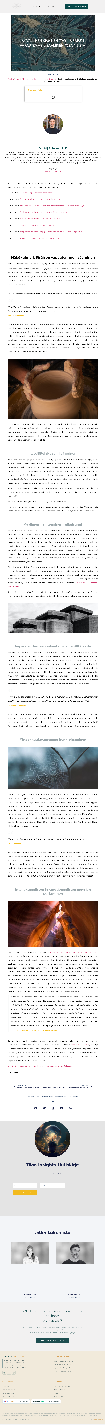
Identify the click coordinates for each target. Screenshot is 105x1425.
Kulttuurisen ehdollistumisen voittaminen (40, 219)
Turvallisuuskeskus (8, 1393)
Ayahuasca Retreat (58, 1411)
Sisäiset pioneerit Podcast (62, 1386)
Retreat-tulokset (59, 1396)
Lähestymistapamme (9, 1389)
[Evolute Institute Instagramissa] (4, 1373)
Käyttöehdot (6, 1419)
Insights (18, 79)
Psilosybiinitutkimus (9, 1396)
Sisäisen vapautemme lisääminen (37, 193)
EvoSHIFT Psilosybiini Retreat (63, 1361)
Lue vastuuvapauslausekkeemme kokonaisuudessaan (85, 1415)
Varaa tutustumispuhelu (52, 1340)
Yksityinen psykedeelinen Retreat (64, 1371)
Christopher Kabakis (53, 171)
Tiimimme (5, 1386)
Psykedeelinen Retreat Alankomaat (43, 1411)
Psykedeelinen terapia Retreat (73, 1411)
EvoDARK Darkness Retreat (63, 1364)
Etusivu (10, 79)
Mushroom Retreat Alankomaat (25, 1411)
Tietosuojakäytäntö (19, 1419)
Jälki (29, 1419)
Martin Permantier (80, 1045)
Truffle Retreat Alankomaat (8, 1411)
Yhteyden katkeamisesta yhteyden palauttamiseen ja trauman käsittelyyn (52, 206)
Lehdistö (56, 1393)
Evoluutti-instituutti (45, 6)
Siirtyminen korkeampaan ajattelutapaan (40, 199)
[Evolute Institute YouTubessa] (9, 1373)
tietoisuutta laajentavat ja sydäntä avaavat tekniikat (72, 952)
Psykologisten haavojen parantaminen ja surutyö (44, 212)
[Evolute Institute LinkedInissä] (14, 1373)
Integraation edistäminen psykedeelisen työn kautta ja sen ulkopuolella (51, 232)
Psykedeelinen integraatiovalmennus (66, 1368)
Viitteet (15, 1073)
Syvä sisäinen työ (49, 79)
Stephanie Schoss (30, 1294)
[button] (95, 6)
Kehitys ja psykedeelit (32, 79)
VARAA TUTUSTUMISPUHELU (76, 6)
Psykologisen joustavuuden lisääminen (37, 225)
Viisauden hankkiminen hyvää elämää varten (39, 238)
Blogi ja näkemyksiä (60, 1389)
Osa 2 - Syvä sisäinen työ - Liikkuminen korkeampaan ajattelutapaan (41, 1066)
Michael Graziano (74, 1294)
